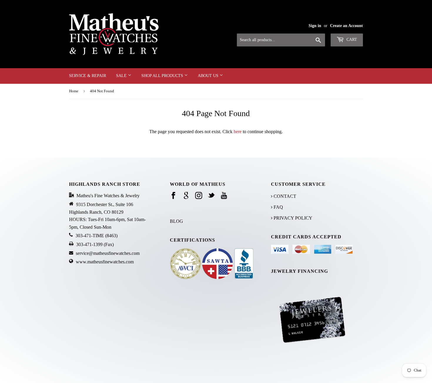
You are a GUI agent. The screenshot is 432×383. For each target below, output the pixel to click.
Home (73, 91)
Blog (176, 221)
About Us (209, 75)
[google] (186, 196)
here (238, 131)
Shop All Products (162, 75)
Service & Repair (87, 75)
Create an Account (346, 26)
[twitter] (211, 196)
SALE (122, 75)
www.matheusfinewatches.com (105, 261)
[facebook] (173, 196)
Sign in (315, 26)
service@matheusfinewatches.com (108, 253)
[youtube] (223, 196)
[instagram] (198, 196)
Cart (351, 39)
